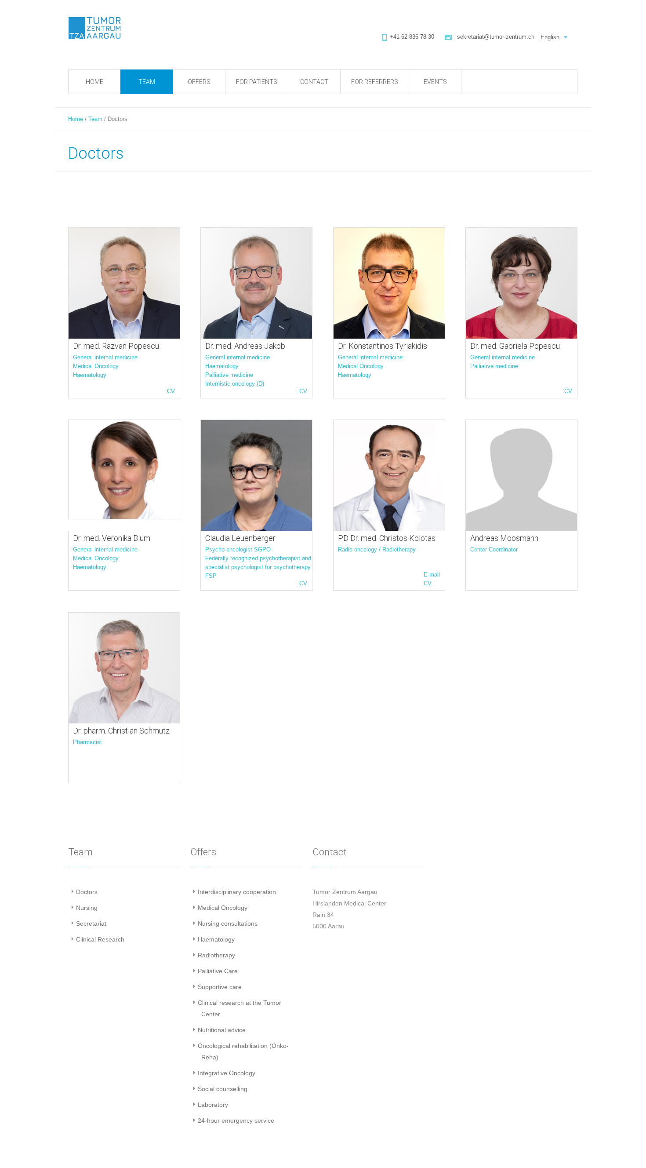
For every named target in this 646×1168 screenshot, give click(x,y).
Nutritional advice (222, 1029)
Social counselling (222, 1088)
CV (171, 391)
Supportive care (220, 986)
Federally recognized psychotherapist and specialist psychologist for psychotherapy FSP (258, 567)
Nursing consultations (228, 923)
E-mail (432, 574)
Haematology (89, 375)
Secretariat (91, 923)
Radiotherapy (216, 955)
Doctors (87, 891)
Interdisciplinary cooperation (237, 891)
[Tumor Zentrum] (94, 28)
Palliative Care (218, 971)
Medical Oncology (96, 366)
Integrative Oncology (226, 1073)
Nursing (87, 907)
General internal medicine (105, 357)
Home (75, 119)
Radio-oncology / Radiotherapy (377, 549)
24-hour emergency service (236, 1120)
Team (95, 119)
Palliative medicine (229, 375)
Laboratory (213, 1104)
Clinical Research (100, 939)
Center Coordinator (494, 549)
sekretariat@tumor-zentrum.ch (495, 36)
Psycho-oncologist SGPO (238, 549)
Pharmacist (87, 742)
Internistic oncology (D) (234, 383)
